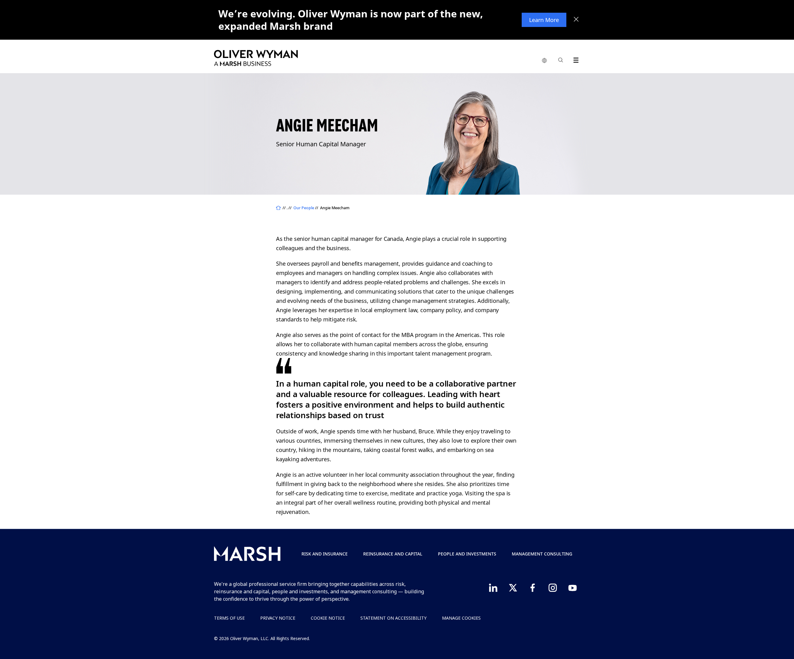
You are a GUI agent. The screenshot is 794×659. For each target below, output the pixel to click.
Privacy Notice (277, 618)
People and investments (467, 554)
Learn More (544, 20)
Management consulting (542, 554)
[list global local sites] (544, 61)
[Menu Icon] (574, 59)
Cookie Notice (328, 618)
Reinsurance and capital (392, 554)
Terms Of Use (229, 618)
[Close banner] (576, 19)
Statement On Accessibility (393, 618)
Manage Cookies (461, 618)
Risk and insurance (324, 554)
